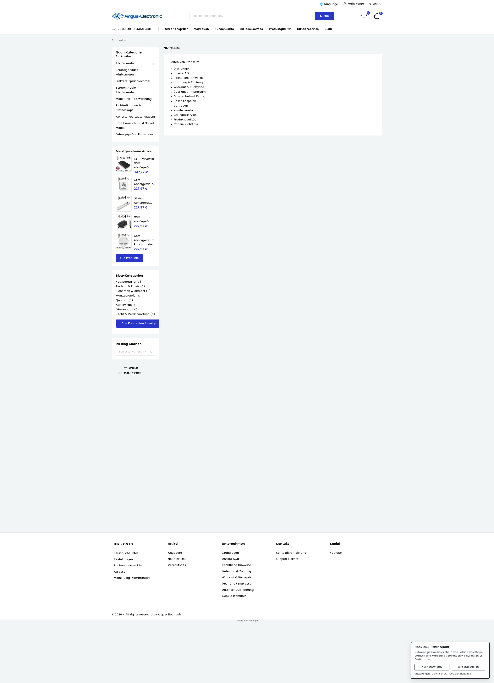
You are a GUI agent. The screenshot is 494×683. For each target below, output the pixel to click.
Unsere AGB (182, 73)
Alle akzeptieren (468, 667)
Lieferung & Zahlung (188, 82)
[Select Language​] (328, 4)
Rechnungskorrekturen (130, 565)
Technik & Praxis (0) (130, 286)
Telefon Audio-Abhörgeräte (127, 90)
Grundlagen (182, 68)
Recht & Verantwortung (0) (135, 314)
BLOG (328, 29)
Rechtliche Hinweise (188, 78)
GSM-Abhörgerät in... (144, 182)
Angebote (175, 553)
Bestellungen (123, 559)
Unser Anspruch (176, 29)
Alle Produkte (129, 258)
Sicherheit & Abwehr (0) (133, 291)
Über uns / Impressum (190, 92)
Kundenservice (308, 29)
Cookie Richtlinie (186, 124)
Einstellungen (422, 674)
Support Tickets (287, 559)
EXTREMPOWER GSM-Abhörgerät (144, 163)
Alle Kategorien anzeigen (140, 323)
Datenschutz (439, 674)
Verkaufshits (177, 565)
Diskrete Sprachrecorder (133, 81)
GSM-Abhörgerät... (143, 200)
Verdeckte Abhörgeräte (81, 400)
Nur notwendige (432, 667)
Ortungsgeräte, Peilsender (134, 134)
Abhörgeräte (125, 63)
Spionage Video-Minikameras (128, 72)
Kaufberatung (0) (128, 281)
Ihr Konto (123, 544)
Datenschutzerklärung (189, 96)
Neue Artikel (177, 559)
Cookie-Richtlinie (460, 674)
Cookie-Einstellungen (247, 621)
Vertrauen (201, 29)
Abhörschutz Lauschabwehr (135, 116)
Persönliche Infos (126, 553)
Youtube (336, 553)
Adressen (120, 571)
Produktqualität (280, 29)
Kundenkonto (224, 29)
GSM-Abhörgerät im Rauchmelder (144, 240)
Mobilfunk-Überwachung (134, 99)
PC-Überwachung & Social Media (135, 125)
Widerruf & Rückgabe (189, 87)
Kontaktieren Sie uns (291, 553)
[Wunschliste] (364, 16)
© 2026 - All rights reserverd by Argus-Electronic (147, 614)
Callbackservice (251, 29)
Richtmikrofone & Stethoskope (128, 108)
